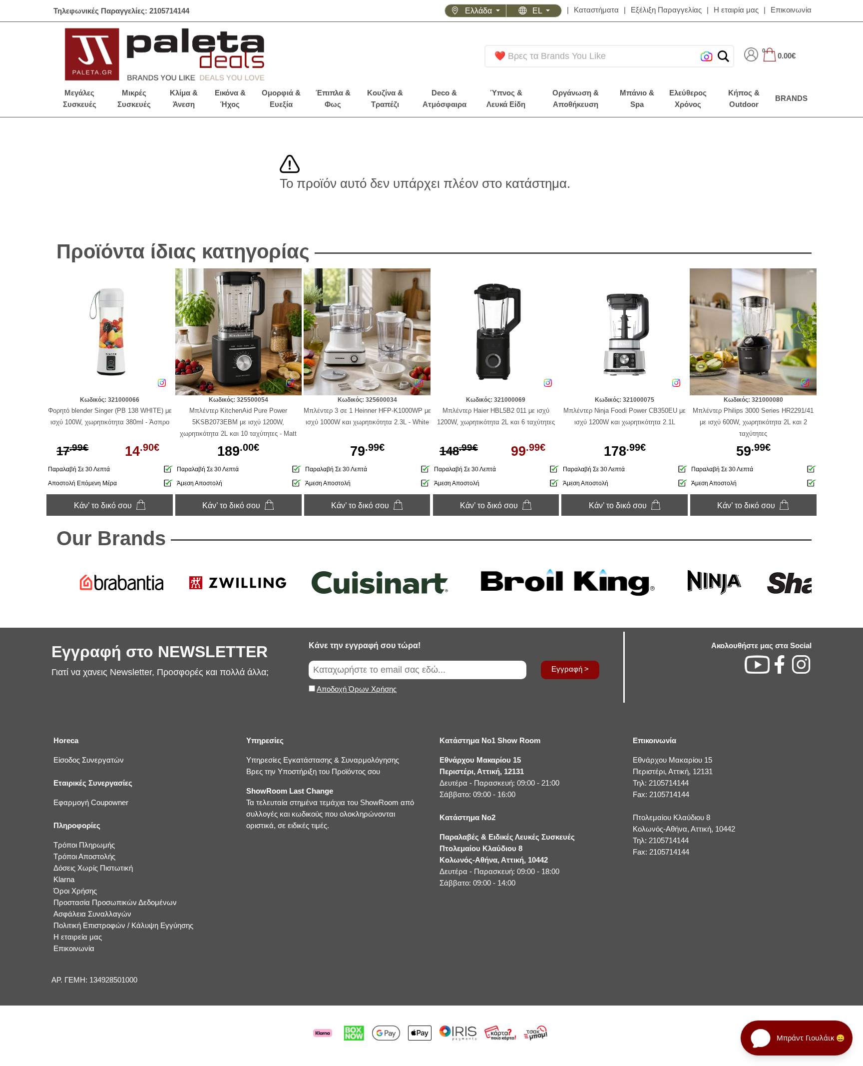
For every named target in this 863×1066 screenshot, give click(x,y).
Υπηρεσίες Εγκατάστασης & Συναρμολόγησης (322, 760)
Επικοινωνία (791, 9)
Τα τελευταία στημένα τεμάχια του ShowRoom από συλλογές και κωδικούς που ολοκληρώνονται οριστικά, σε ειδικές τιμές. (330, 808)
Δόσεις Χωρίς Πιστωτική (93, 868)
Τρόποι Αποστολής (84, 856)
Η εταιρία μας (736, 9)
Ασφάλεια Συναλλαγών (92, 914)
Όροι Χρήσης (75, 891)
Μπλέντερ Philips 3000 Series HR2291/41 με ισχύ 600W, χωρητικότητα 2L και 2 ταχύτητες (753, 422)
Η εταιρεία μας (77, 937)
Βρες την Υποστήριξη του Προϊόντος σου (313, 771)
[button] (723, 56)
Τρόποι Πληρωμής (84, 845)
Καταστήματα (596, 9)
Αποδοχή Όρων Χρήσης (357, 689)
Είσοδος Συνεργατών (88, 760)
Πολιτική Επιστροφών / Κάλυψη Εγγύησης (123, 925)
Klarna (63, 879)
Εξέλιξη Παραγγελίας (666, 9)
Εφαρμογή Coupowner (90, 802)
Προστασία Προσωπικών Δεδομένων (115, 902)
